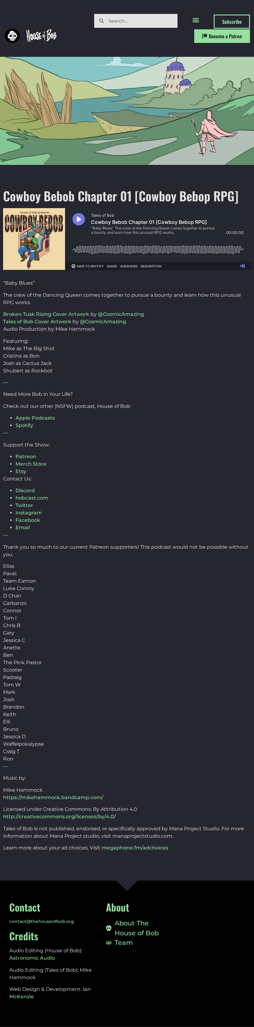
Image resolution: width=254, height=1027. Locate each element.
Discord (25, 490)
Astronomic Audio (32, 958)
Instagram (28, 513)
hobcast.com (31, 498)
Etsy (20, 471)
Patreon (25, 456)
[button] (195, 20)
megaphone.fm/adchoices (135, 848)
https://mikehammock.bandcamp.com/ (53, 797)
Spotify (24, 425)
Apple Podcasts (35, 418)
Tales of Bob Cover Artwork (37, 322)
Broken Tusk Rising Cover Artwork (46, 314)
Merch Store (30, 464)
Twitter (24, 505)
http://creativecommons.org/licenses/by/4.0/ (59, 817)
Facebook (27, 520)
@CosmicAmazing (121, 314)
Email (22, 527)
